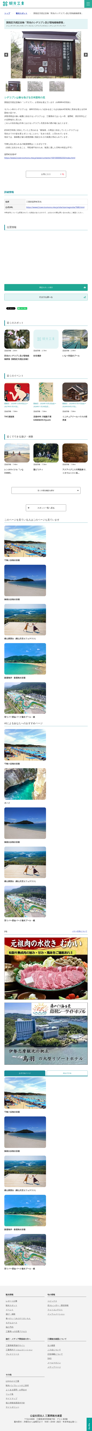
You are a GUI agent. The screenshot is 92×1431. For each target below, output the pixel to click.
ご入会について (54, 1350)
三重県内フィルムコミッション (19, 1350)
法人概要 (51, 1345)
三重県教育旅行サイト (15, 1345)
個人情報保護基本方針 (15, 1403)
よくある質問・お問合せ (16, 1390)
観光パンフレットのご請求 (17, 1385)
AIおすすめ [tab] (67, 1073)
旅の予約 (9, 1327)
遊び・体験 (10, 1314)
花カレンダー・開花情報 (58, 1305)
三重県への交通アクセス (16, 1331)
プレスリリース (12, 1354)
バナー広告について (79, 931)
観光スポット (21, 13)
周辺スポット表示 (46, 287)
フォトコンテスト (55, 1310)
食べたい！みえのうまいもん (18, 1318)
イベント (9, 1310)
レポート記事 (11, 1301)
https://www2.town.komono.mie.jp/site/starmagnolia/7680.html (55, 207)
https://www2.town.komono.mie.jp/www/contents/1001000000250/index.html (39, 157)
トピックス (52, 1301)
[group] (17, 346)
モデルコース (11, 1323)
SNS (49, 1358)
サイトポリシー (12, 1407)
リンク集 (9, 1394)
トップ (7, 13)
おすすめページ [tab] (25, 1073)
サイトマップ (11, 1398)
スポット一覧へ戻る (46, 507)
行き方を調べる (46, 297)
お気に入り (51, 174)
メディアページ (54, 1367)
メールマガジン (54, 1363)
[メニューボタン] (88, 4)
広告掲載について (55, 1354)
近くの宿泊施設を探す (46, 490)
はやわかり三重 (12, 1381)
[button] (86, 55)
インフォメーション (56, 1314)
